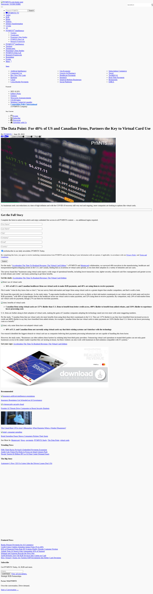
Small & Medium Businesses (70, 80)
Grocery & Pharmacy (68, 73)
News (23, 440)
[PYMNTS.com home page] (12, 2)
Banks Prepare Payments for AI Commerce (17, 545)
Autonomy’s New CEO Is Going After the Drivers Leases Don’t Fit (26, 463)
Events (8, 59)
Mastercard (85, 265)
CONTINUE (6, 574)
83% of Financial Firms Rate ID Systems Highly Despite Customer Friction (29, 549)
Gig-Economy (65, 71)
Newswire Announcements (21, 98)
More (8, 61)
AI (7, 28)
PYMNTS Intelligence (15, 31)
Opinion (14, 96)
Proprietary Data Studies (19, 37)
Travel (111, 73)
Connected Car (16, 73)
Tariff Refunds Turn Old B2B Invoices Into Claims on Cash (23, 556)
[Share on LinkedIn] (6, 136)
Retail (8, 19)
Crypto (8, 26)
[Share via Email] (8, 136)
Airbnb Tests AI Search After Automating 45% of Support (23, 551)
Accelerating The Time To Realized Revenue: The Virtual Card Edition (39, 265)
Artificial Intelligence (18, 71)
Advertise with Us (20, 122)
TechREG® (113, 75)
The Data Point (53, 440)
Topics (7, 66)
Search (31, 11)
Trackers (13, 33)
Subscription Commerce (118, 71)
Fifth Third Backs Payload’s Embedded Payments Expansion (24, 450)
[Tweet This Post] (4, 136)
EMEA (111, 82)
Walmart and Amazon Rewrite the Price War (17, 553)
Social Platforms (66, 82)
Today (8, 15)
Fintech (8, 21)
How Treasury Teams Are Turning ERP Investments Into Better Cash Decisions (31, 558)
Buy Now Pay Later (18, 75)
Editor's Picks (16, 94)
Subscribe (16, 118)
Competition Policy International (24, 104)
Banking (14, 77)
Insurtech (63, 77)
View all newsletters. (19, 574)
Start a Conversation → (10, 590)
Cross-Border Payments (19, 82)
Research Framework (18, 41)
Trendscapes (15, 35)
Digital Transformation (14, 24)
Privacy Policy (131, 255)
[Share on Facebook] (2, 136)
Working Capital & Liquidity (21, 102)
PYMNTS (8, 134)
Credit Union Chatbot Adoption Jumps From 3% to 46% (22, 547)
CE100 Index (16, 100)
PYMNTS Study (40, 440)
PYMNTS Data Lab (17, 39)
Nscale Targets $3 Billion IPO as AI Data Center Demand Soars (25, 454)
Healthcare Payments (68, 75)
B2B (7, 17)
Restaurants (113, 80)
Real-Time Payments (116, 77)
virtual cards (64, 440)
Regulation (10, 57)
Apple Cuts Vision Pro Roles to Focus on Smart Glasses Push (24, 452)
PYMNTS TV (13, 13)
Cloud (13, 80)
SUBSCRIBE (15, 4)
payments (29, 440)
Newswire (5, 4)
